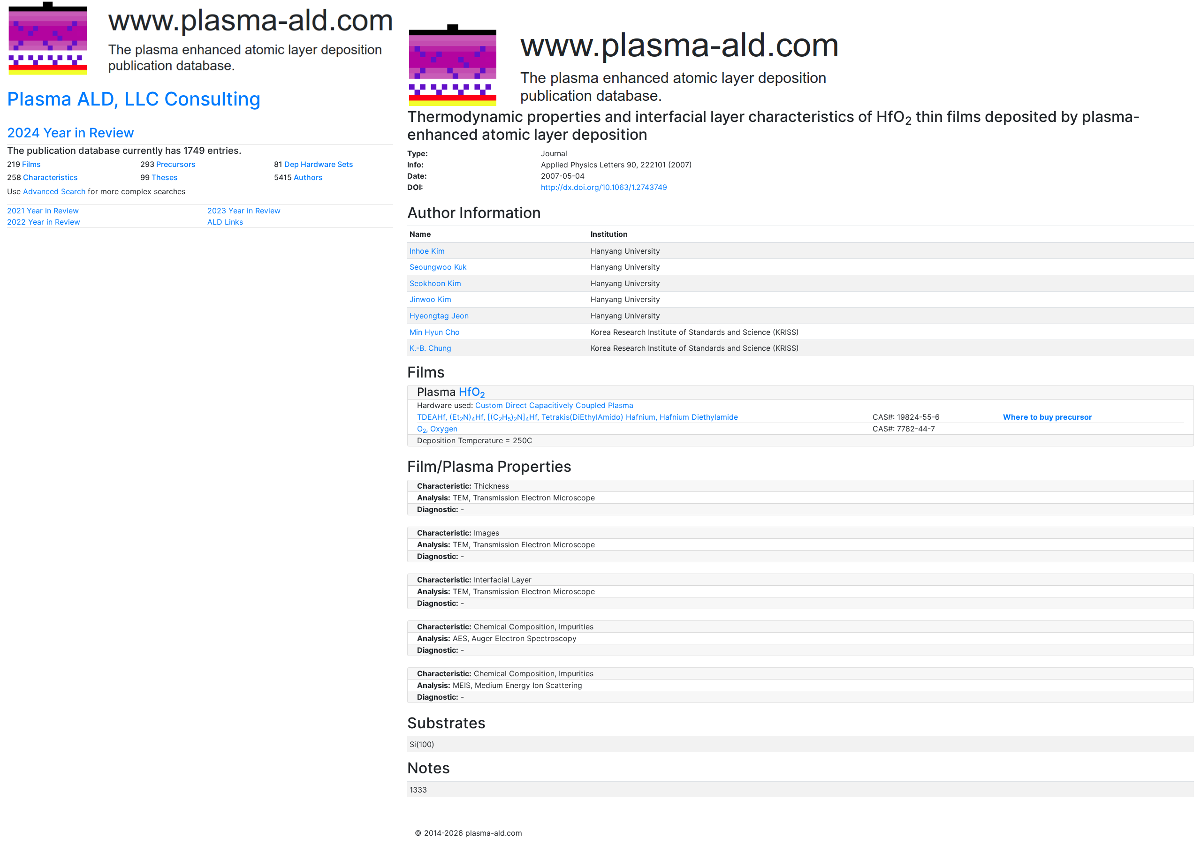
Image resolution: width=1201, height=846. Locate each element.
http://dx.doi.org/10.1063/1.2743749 (604, 187)
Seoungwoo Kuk (438, 267)
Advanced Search (54, 191)
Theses (165, 177)
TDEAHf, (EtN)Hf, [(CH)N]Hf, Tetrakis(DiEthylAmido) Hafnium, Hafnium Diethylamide (577, 417)
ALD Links (225, 222)
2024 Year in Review (70, 133)
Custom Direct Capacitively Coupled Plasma (554, 405)
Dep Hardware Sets (318, 164)
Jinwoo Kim (430, 299)
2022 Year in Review (43, 222)
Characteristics (50, 177)
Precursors (176, 164)
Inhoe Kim (427, 251)
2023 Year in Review (244, 210)
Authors (308, 177)
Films (31, 164)
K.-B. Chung (430, 348)
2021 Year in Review (43, 210)
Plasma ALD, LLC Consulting (134, 98)
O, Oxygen (437, 428)
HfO (472, 392)
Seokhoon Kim (435, 283)
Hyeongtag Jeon (439, 315)
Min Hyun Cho (435, 332)
